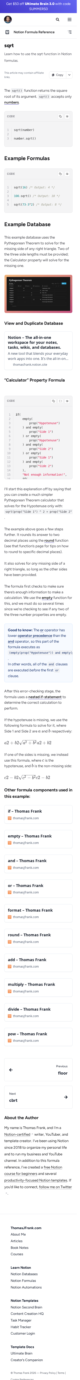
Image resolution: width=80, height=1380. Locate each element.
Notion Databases (24, 1274)
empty (47, 597)
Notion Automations (26, 1287)
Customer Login (23, 1333)
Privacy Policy (48, 1372)
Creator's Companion (27, 1360)
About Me (18, 1234)
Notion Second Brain (26, 1307)
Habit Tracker (21, 1327)
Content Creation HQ (27, 1314)
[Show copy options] (69, 75)
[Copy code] (60, 116)
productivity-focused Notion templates (35, 1180)
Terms (61, 1372)
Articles (16, 1241)
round (49, 540)
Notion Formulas (23, 1281)
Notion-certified (17, 1134)
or (42, 630)
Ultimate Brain (21, 1353)
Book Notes (19, 1248)
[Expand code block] (60, 401)
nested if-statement (45, 697)
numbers (11, 102)
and (11, 641)
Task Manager (21, 1320)
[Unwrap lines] (67, 116)
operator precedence (35, 635)
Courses (17, 1254)
